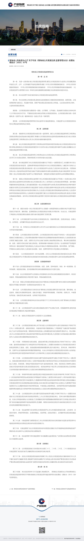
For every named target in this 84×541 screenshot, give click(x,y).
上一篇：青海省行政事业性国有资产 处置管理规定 (22, 489)
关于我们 (35, 5)
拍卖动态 (41, 5)
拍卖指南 (68, 54)
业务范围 (53, 5)
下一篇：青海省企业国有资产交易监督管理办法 (64, 489)
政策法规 (65, 5)
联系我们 (77, 5)
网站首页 (30, 5)
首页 (63, 54)
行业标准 (71, 5)
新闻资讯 (59, 5)
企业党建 (47, 5)
